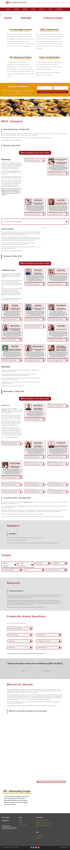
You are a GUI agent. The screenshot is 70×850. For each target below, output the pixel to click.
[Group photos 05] (37, 782)
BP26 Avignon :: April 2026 (42, 820)
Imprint (20, 822)
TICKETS (33, 9)
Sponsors (41, 9)
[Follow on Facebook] (31, 847)
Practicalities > (59, 9)
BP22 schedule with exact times (35, 153)
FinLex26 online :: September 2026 (44, 822)
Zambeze (10, 237)
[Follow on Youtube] (39, 847)
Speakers (25, 9)
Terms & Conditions (23, 825)
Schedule (16, 9)
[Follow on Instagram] (36, 847)
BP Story (21, 820)
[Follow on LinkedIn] (34, 847)
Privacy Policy (39, 835)
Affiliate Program (40, 837)
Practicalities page (15, 653)
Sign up (8, 9)
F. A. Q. (50, 9)
